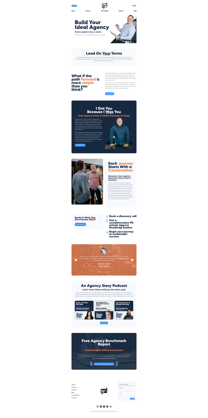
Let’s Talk (74, 5)
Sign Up (132, 398)
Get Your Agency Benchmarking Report (104, 364)
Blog (135, 11)
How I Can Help (109, 93)
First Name (121, 388)
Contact (74, 397)
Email (120, 393)
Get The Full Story (80, 145)
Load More (104, 323)
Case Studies (104, 11)
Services (88, 11)
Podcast (121, 11)
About (73, 11)
